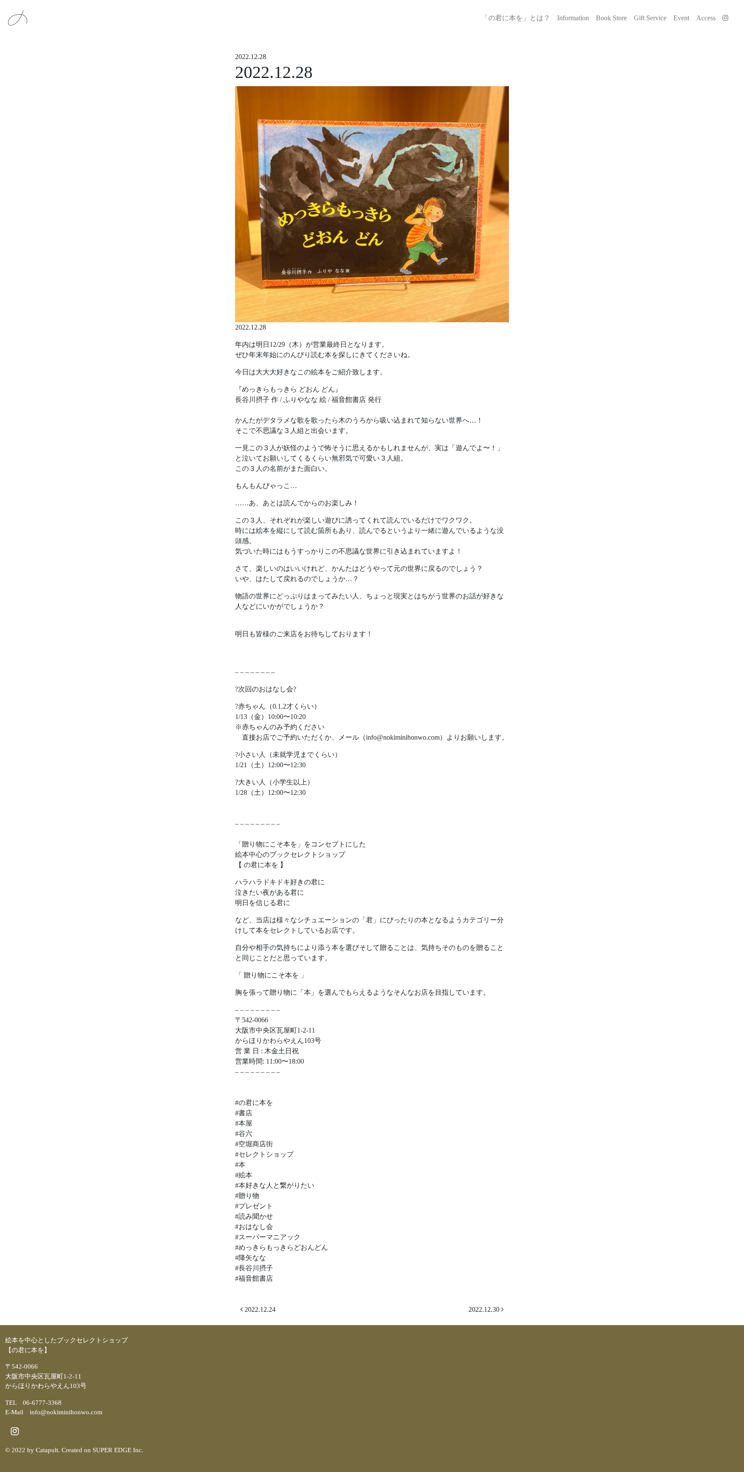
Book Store (611, 18)
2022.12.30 (484, 1309)
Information (573, 18)
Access (706, 18)
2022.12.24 (259, 1309)
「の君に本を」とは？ (515, 18)
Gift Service (650, 18)
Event (681, 18)
